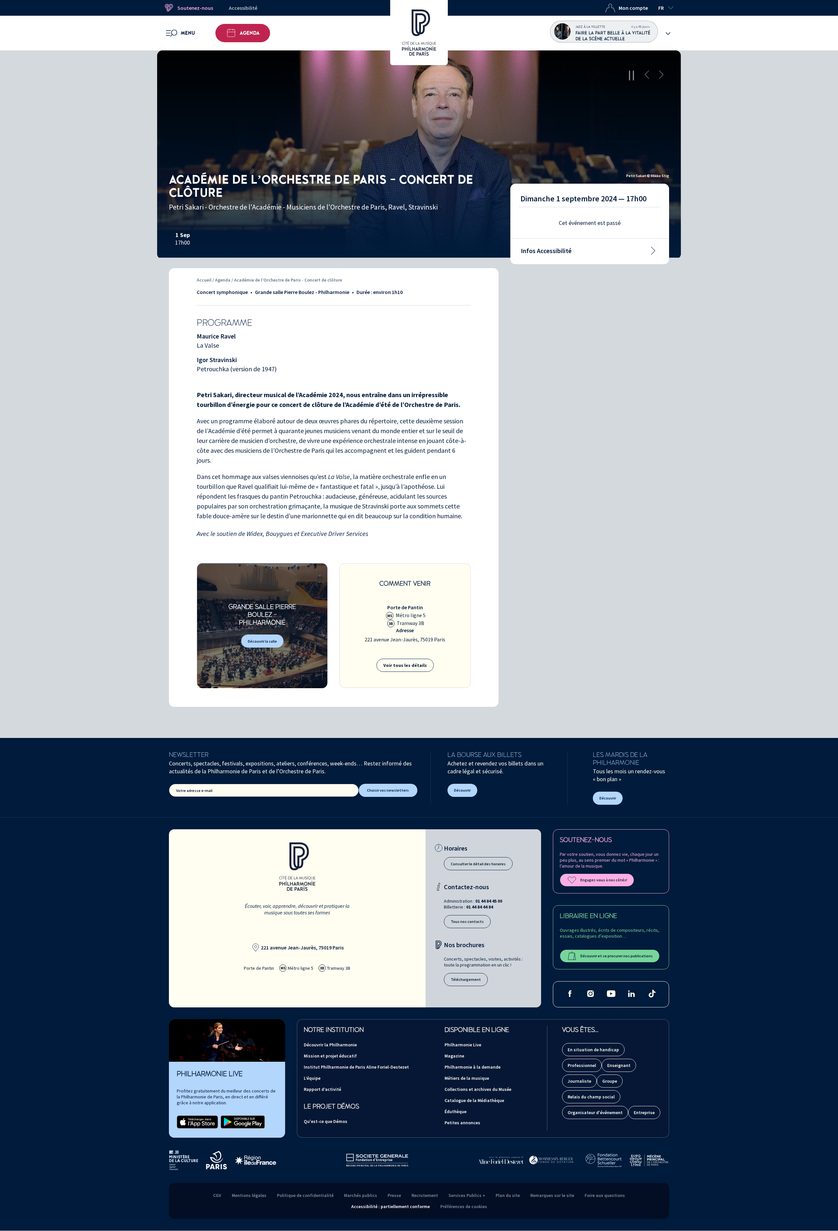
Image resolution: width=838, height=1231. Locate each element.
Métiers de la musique (467, 1078)
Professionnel (582, 1065)
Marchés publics (360, 1195)
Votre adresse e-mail (194, 790)
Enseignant (618, 1065)
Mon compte (633, 8)
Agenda (250, 33)
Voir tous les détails (405, 665)
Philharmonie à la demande (473, 1067)
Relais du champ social (591, 1097)
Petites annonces (462, 1123)
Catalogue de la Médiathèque (474, 1100)
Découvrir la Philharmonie (330, 1045)
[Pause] (631, 75)
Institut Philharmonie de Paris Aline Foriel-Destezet (356, 1067)
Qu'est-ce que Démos (325, 1121)
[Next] (661, 75)
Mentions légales (249, 1195)
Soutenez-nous (195, 8)
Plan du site (508, 1195)
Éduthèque (455, 1111)
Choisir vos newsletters (388, 790)
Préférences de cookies (463, 1206)
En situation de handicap (593, 1050)
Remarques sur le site (552, 1195)
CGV (217, 1195)
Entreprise (644, 1112)
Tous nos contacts (467, 921)
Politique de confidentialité (305, 1195)
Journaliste (579, 1081)
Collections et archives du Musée (478, 1089)
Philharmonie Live (463, 1045)
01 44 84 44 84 (479, 907)
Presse (394, 1195)
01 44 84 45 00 (488, 901)
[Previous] (647, 75)
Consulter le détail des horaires (478, 863)
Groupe (609, 1081)
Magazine (454, 1056)
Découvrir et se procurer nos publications (616, 955)
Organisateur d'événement (595, 1112)
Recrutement (424, 1195)
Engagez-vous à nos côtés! (603, 879)
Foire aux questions (605, 1195)
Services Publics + (466, 1195)
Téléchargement (466, 979)
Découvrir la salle (262, 641)
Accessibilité (243, 8)
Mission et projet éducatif (330, 1056)
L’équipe (312, 1078)
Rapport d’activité (322, 1089)
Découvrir (462, 790)
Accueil (204, 280)
